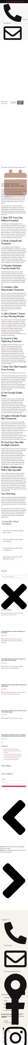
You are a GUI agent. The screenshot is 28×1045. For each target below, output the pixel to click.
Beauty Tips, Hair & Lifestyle (11, 749)
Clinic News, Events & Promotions (12, 754)
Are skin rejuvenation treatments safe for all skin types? (13, 549)
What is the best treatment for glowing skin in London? (13, 531)
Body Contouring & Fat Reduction (12, 750)
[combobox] (14, 576)
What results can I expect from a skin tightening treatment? (12, 558)
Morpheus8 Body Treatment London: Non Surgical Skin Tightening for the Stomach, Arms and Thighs (13, 735)
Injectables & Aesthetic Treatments (13, 756)
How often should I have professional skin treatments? (13, 540)
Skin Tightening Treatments (11, 759)
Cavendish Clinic (7, 1014)
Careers (6, 752)
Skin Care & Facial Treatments (11, 757)
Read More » (4, 635)
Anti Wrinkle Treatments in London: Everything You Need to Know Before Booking (13, 659)
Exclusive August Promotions (15, 1)
